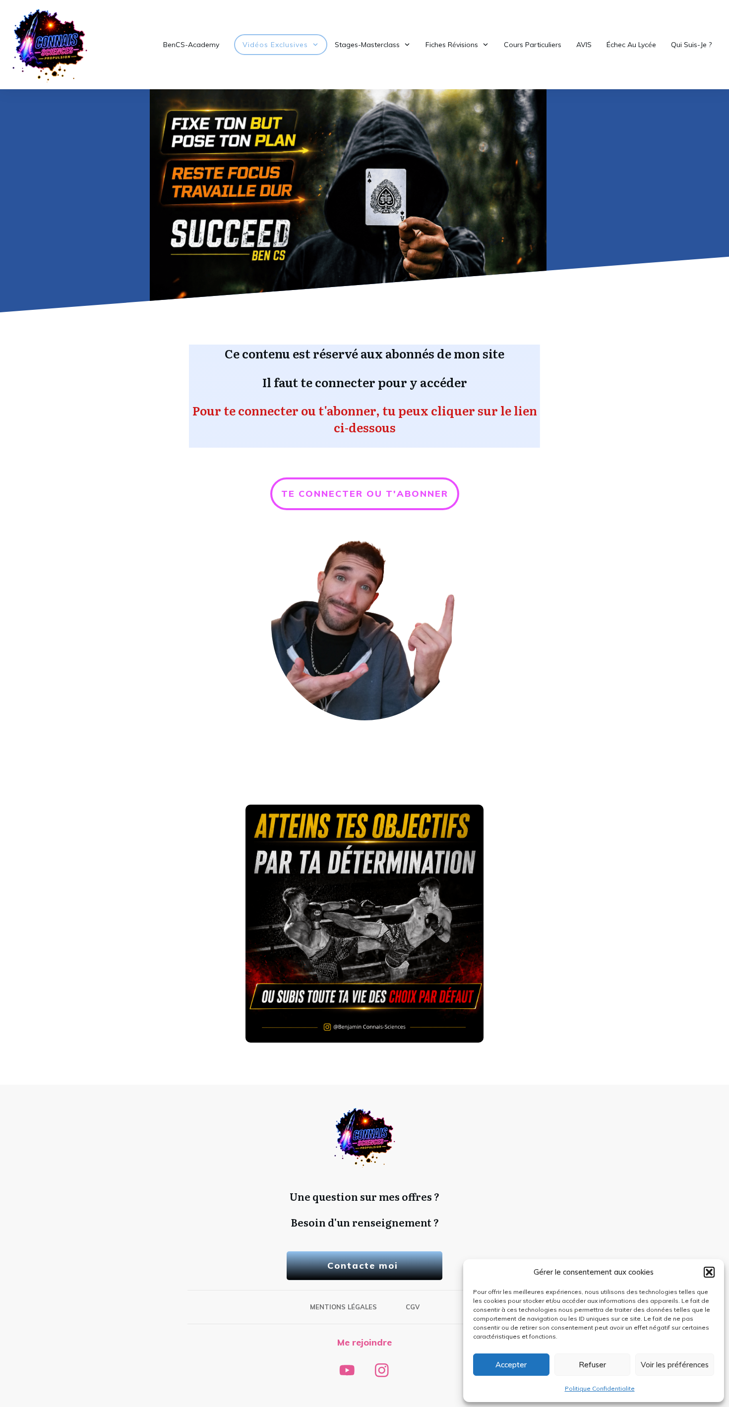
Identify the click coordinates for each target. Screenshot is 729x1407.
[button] (709, 1272)
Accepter (511, 1364)
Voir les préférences (675, 1364)
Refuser (592, 1364)
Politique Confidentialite (600, 1388)
